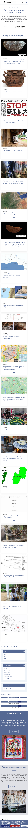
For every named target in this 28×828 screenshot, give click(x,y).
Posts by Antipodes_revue (14, 699)
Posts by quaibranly (14, 703)
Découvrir (14, 731)
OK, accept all (5, 826)
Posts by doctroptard (14, 707)
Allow (19, 697)
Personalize (24, 826)
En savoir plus (14, 786)
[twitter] (26, 2)
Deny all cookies (16, 826)
